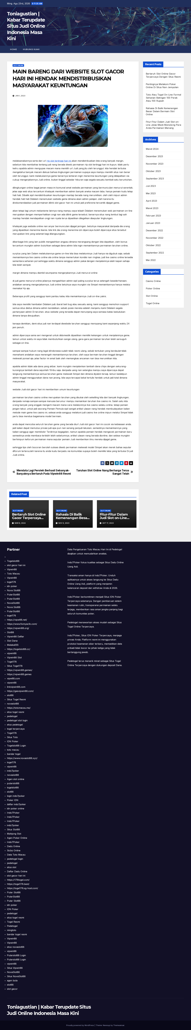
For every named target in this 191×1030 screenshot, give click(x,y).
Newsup (106, 1025)
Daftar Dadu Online (17, 871)
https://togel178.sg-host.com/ (22, 888)
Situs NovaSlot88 (16, 976)
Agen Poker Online (17, 837)
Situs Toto (12, 737)
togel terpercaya (15, 728)
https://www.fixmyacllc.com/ (22, 624)
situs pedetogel (15, 724)
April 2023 (151, 200)
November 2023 (154, 163)
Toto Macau (13, 573)
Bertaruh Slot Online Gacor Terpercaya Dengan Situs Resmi (29, 517)
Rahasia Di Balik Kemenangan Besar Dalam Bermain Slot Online (162, 111)
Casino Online (153, 281)
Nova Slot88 (13, 590)
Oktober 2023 (153, 171)
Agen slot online (15, 779)
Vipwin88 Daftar (15, 636)
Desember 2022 (154, 230)
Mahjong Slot (14, 833)
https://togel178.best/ (18, 884)
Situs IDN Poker (89, 635)
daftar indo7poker (16, 804)
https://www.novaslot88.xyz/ (22, 758)
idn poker (12, 586)
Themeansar (118, 1025)
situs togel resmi (15, 712)
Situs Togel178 (15, 665)
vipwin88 (11, 653)
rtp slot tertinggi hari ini (59, 160)
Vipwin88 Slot (14, 657)
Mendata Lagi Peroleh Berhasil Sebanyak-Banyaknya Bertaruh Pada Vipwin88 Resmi (44, 472)
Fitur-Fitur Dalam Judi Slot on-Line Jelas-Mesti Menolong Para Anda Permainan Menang (163, 124)
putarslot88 (13, 783)
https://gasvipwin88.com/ (20, 691)
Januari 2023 (153, 223)
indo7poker (13, 770)
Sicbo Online (13, 850)
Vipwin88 (12, 569)
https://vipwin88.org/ (18, 628)
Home (13, 49)
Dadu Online (13, 846)
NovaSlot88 (13, 603)
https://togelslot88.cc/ (18, 649)
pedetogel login (15, 858)
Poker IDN (12, 800)
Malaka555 (12, 645)
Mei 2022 (151, 260)
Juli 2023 (151, 186)
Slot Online (18, 65)
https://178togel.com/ (18, 879)
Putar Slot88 (14, 892)
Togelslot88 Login (16, 745)
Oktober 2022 (153, 245)
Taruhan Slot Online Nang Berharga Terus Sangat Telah (102, 472)
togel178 (11, 582)
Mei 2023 (151, 193)
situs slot (11, 867)
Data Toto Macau (16, 854)
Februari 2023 (153, 215)
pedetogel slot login (17, 720)
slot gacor (12, 988)
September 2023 (155, 178)
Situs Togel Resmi (16, 699)
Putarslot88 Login (16, 955)
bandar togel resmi (17, 934)
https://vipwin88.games (19, 674)
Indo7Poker (13, 812)
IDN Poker (12, 741)
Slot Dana (12, 640)
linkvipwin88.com (16, 686)
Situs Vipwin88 (15, 968)
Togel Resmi (13, 921)
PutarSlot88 (13, 594)
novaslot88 (13, 703)
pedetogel (12, 716)
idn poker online (15, 808)
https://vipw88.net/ (17, 619)
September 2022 (155, 252)
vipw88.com (13, 678)
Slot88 (10, 632)
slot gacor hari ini (16, 565)
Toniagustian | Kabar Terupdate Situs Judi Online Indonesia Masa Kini (26, 26)
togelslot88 (13, 787)
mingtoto (11, 930)
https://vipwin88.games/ (19, 670)
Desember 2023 (154, 156)
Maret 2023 (152, 208)
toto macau (13, 749)
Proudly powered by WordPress (80, 1025)
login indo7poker (16, 796)
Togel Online (152, 303)
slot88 (10, 695)
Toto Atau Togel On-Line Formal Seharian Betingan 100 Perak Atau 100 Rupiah (163, 97)
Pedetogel (12, 926)
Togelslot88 (13, 561)
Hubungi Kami (31, 49)
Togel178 (12, 661)
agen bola (12, 980)
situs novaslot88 (15, 947)
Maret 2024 (152, 149)
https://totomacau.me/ (18, 707)
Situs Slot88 (13, 829)
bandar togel (13, 754)
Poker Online (153, 288)
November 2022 (154, 237)
